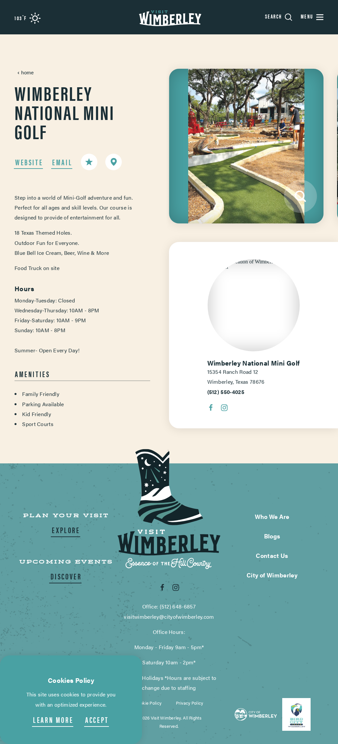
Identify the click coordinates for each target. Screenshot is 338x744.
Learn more (53, 719)
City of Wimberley (272, 575)
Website (29, 162)
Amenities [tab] (32, 373)
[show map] (113, 162)
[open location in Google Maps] (254, 264)
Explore (66, 529)
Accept (97, 719)
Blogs (272, 536)
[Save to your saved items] (89, 162)
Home (27, 72)
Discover (66, 576)
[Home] (169, 17)
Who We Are (272, 516)
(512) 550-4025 (226, 392)
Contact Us (272, 555)
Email (62, 162)
